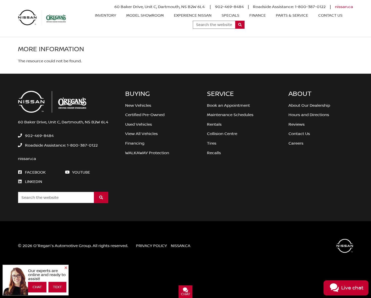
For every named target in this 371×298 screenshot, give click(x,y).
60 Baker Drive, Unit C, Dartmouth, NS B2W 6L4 (160, 7)
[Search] (240, 25)
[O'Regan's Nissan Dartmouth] (42, 17)
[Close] (65, 268)
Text (57, 287)
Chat (37, 287)
